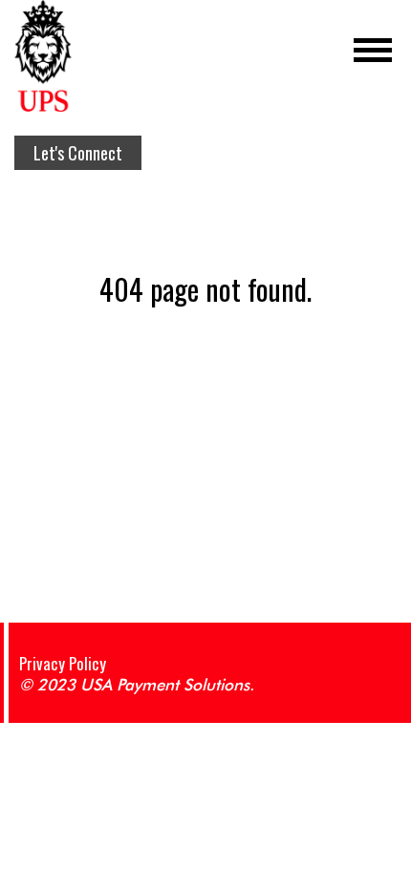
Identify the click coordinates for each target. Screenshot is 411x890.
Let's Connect (77, 152)
